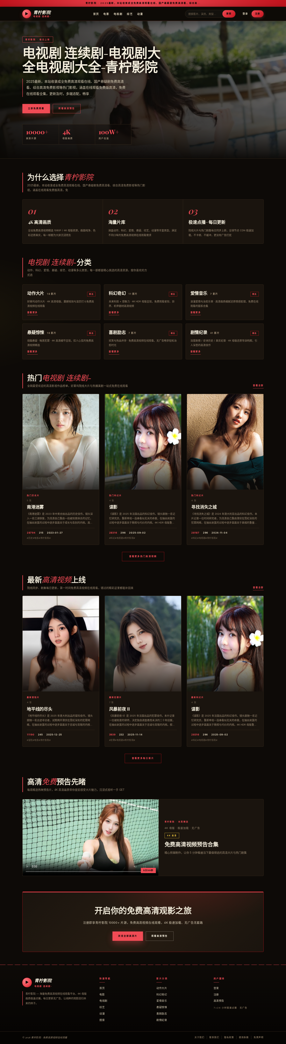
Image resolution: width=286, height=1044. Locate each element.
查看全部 (258, 385)
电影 (106, 13)
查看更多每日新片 (143, 758)
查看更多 (32, 312)
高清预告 (219, 1000)
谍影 (113, 507)
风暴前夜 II (119, 709)
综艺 (130, 13)
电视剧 (118, 13)
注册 (257, 13)
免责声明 (259, 1037)
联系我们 (214, 1037)
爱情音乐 (161, 1000)
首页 (96, 13)
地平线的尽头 (39, 709)
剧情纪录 (161, 1019)
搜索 (228, 13)
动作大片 (161, 987)
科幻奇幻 (161, 994)
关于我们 (199, 1037)
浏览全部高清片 (127, 936)
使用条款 (244, 1037)
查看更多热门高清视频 (143, 556)
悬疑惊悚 (161, 1007)
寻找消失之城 (204, 507)
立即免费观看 (36, 108)
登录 (245, 13)
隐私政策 (229, 1037)
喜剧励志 (161, 1013)
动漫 (140, 13)
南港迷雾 (35, 507)
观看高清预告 (66, 108)
